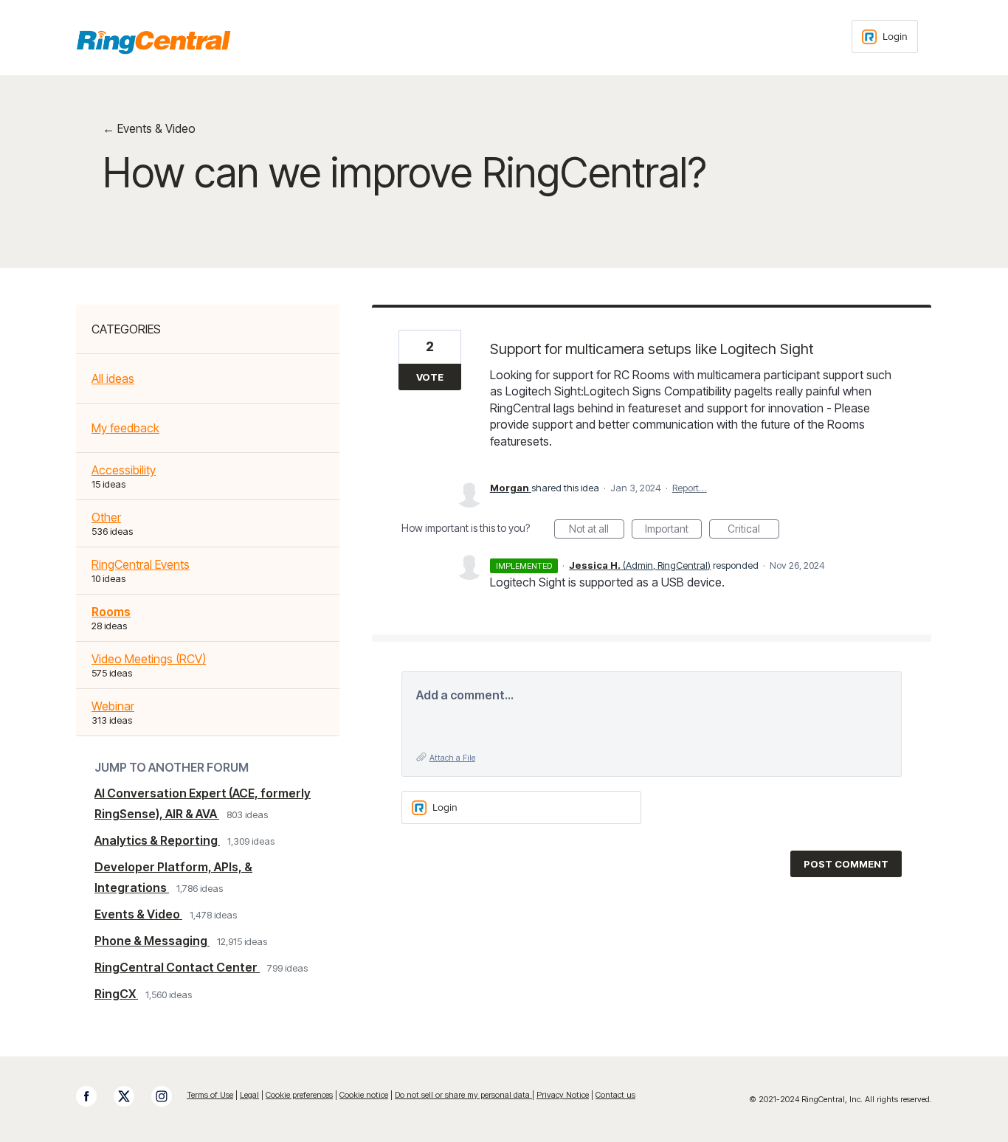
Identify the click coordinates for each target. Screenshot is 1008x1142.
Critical (753, 530)
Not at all (596, 530)
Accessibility (124, 470)
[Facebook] (93, 1096)
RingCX (116, 993)
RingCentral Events (141, 564)
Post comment (846, 864)
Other (106, 517)
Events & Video (138, 914)
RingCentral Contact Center (177, 967)
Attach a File (452, 757)
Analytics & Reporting (157, 840)
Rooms (111, 611)
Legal (249, 1095)
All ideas (113, 378)
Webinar (113, 706)
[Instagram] (169, 1096)
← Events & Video (149, 128)
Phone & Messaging (152, 940)
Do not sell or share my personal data (463, 1095)
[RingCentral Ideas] (153, 42)
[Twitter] (131, 1096)
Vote (429, 377)
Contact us (615, 1095)
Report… (689, 488)
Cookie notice (363, 1095)
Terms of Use (210, 1095)
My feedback (125, 428)
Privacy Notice (562, 1095)
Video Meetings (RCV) (149, 658)
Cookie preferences (299, 1095)
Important (673, 530)
